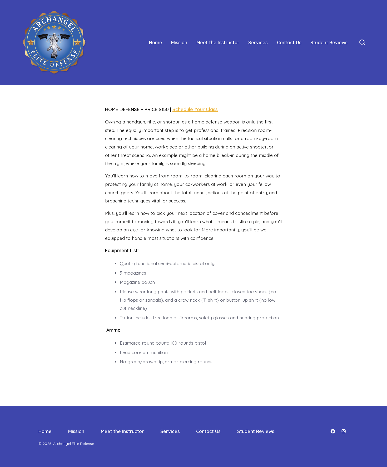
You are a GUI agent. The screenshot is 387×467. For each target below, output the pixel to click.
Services (258, 42)
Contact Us (289, 42)
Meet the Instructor (217, 42)
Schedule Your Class (195, 109)
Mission (179, 42)
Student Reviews (329, 42)
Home (155, 42)
